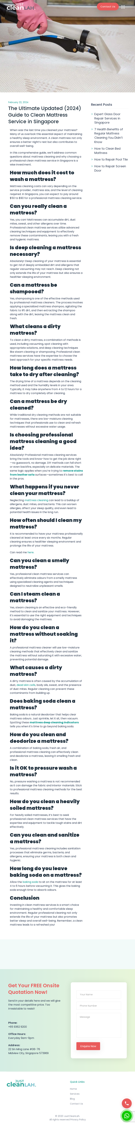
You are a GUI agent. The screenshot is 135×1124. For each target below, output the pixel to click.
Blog (72, 1098)
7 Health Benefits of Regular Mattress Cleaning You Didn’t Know (108, 135)
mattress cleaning (36, 500)
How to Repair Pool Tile (111, 159)
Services (75, 1093)
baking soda (30, 882)
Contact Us (107, 6)
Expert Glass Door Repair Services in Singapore (107, 118)
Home (73, 1089)
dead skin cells (26, 685)
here (30, 552)
